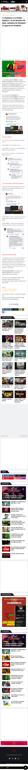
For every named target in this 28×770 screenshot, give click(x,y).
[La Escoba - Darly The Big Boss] (7, 394)
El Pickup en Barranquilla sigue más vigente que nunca (18, 541)
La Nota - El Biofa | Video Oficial (20, 359)
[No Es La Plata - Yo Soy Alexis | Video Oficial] (7, 353)
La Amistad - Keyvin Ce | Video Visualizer (7, 329)
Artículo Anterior (4, 435)
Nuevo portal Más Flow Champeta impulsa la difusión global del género (18, 548)
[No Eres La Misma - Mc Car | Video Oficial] (7, 381)
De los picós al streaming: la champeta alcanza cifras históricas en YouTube (17, 690)
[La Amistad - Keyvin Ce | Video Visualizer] (7, 324)
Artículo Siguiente (23, 435)
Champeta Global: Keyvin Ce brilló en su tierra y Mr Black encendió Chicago (17, 510)
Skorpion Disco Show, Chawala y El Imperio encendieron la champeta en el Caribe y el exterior (7, 346)
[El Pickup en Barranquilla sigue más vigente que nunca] (6, 542)
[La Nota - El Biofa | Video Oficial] (20, 353)
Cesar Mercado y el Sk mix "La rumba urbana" (17, 695)
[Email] (3, 312)
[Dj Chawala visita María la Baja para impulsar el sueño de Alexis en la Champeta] (20, 366)
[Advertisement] (14, 43)
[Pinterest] (23, 309)
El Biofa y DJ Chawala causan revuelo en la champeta (7, 372)
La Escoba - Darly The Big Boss (7, 400)
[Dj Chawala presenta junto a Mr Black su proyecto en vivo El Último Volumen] (20, 324)
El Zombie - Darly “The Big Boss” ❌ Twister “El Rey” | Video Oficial (20, 387)
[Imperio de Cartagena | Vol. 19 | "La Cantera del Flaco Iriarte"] (6, 671)
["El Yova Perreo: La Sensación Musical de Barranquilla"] (6, 703)
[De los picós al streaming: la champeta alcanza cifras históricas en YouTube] (6, 690)
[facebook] (9, 758)
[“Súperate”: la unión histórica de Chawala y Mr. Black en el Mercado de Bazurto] (20, 339)
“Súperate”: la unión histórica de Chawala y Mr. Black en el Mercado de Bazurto (20, 346)
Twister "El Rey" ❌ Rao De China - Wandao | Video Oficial (20, 401)
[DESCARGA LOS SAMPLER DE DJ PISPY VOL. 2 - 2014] (6, 503)
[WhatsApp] (20, 309)
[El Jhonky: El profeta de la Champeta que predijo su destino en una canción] (6, 516)
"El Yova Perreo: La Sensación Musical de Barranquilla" (17, 702)
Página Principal (5, 15)
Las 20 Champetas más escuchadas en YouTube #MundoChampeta (13, 497)
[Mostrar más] (6, 312)
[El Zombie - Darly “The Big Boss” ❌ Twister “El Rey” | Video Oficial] (20, 381)
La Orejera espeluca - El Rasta (9, 289)
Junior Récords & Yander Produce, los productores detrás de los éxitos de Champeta (18, 523)
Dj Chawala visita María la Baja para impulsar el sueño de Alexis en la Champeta (20, 373)
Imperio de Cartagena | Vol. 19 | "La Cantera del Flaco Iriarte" (18, 669)
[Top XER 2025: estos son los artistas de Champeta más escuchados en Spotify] (6, 536)
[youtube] (15, 758)
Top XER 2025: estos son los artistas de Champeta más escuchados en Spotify (17, 536)
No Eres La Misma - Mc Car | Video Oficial (7, 386)
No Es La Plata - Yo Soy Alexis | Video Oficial (7, 359)
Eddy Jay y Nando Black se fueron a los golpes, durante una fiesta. (18, 529)
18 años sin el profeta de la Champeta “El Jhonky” (17, 682)
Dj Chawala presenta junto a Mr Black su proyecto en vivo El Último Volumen (19, 331)
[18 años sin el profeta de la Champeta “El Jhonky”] (6, 683)
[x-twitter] (12, 758)
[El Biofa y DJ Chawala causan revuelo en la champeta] (7, 366)
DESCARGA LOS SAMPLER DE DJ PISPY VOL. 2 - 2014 (18, 502)
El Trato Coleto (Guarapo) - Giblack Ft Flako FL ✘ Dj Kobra (18, 656)
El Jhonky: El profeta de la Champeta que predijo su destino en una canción (18, 516)
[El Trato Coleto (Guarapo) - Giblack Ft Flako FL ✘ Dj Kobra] (6, 658)
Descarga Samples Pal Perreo (17, 553)
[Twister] (20, 394)
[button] (1, 2)
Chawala (12, 15)
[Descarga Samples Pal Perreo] (6, 555)
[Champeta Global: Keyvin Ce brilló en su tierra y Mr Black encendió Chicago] (6, 510)
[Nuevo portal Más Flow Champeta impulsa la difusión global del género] (6, 549)
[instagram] (18, 758)
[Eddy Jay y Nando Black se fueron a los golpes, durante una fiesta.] (6, 529)
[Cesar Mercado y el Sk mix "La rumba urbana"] (6, 696)
